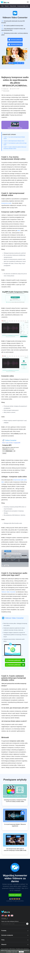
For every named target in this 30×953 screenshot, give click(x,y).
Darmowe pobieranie (16, 39)
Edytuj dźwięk (13, 6)
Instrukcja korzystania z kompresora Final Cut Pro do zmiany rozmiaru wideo (15, 800)
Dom (2, 6)
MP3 (19, 230)
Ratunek (7, 6)
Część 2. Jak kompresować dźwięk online (14, 140)
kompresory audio (6, 203)
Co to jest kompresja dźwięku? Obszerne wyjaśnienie (15, 825)
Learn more (14, 951)
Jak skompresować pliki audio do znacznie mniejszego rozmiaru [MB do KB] (15, 849)
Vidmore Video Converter (15, 17)
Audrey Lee (5, 88)
